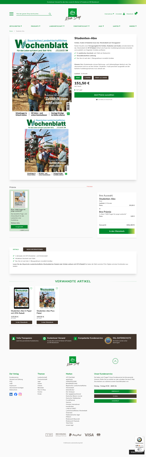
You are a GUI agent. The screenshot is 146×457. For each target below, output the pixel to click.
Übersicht (115, 391)
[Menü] (143, 437)
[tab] (15, 249)
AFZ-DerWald (70, 377)
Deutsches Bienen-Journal (74, 396)
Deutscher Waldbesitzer (73, 398)
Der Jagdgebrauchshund (73, 394)
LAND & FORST (71, 408)
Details (16, 249)
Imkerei (132, 26)
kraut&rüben (70, 406)
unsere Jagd (69, 425)
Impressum (12, 386)
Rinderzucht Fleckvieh (72, 421)
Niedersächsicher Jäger (73, 415)
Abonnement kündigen (16, 388)
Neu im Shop (42, 390)
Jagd (100, 26)
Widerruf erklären (137, 452)
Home (11, 31)
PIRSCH (68, 417)
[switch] (139, 449)
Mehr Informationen (35, 249)
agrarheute (69, 379)
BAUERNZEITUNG (71, 384)
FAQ (10, 381)
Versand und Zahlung (16, 379)
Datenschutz (13, 390)
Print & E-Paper (101, 78)
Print (78, 78)
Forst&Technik (70, 400)
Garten (116, 26)
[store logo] (73, 14)
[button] (11, 13)
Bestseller (41, 388)
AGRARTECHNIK (71, 381)
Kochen (40, 392)
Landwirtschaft (56, 26)
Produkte (35, 26)
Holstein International (73, 404)
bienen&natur (70, 390)
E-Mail (115, 396)
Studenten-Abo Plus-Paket (46, 312)
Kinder (40, 394)
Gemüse (68, 402)
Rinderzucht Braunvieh (73, 419)
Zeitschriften (14, 26)
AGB (10, 384)
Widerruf (115, 401)
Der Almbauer (70, 392)
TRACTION (69, 423)
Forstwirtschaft (81, 26)
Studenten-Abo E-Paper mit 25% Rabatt (21, 312)
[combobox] (34, 13)
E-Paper (87, 78)
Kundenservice (13, 377)
